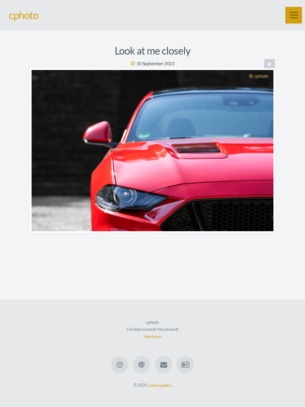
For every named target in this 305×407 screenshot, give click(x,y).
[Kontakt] (163, 364)
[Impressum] (185, 364)
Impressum (153, 335)
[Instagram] (119, 364)
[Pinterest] (141, 364)
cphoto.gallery (160, 384)
